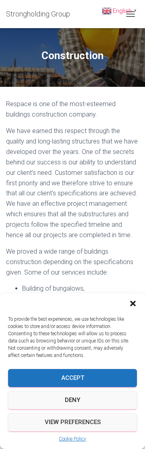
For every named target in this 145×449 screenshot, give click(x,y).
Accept (72, 377)
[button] (133, 303)
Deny (72, 400)
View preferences (73, 422)
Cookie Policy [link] (72, 439)
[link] (41, 14)
